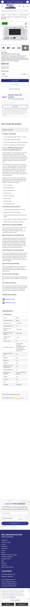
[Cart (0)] (27, 6)
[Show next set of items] (27, 2)
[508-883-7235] (23, 6)
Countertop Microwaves (24, 14)
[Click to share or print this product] (26, 23)
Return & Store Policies (7, 567)
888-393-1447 (12, 586)
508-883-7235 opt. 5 (10, 579)
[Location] (19, 6)
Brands (3, 550)
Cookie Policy (12, 597)
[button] (2, 6)
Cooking (9, 14)
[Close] (28, 590)
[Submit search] (26, 10)
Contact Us (4, 565)
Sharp (8, 66)
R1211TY (7, 68)
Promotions (4, 546)
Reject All (8, 604)
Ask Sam (15, 106)
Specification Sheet (10, 302)
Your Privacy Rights (15, 600)
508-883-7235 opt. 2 (11, 581)
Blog (2, 561)
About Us (3, 563)
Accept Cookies (21, 604)
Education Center (5, 558)
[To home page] (10, 6)
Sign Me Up (14, 523)
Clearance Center (6, 542)
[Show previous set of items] (2, 2)
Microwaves (14, 14)
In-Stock (3, 544)
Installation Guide (9, 299)
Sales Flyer (4, 548)
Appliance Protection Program (9, 554)
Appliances (3, 14)
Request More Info (16, 89)
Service (3, 552)
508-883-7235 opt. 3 (12, 584)
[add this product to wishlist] (26, 27)
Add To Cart (15, 80)
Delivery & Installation (7, 556)
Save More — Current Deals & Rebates (15, 2)
